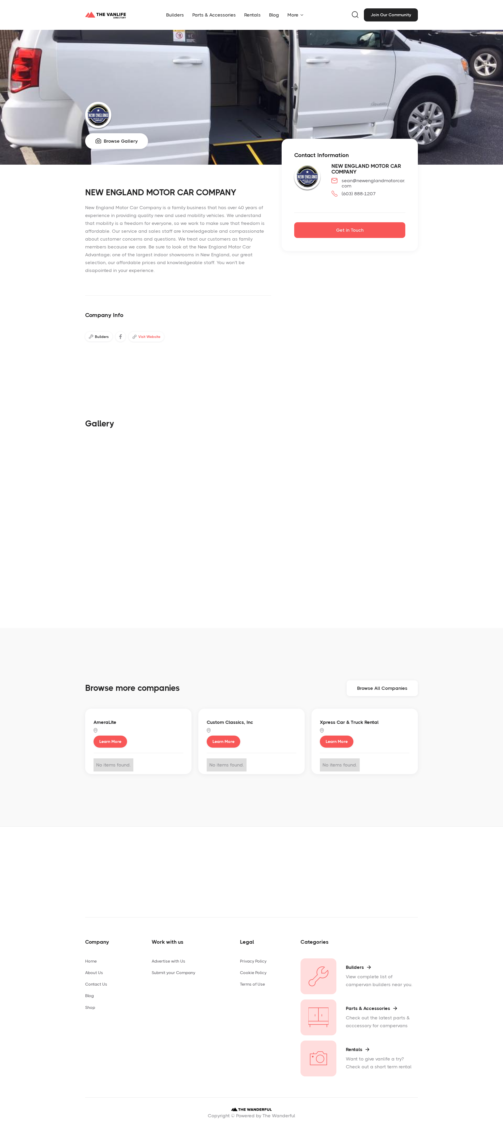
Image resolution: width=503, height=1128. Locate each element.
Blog (274, 15)
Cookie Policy (253, 972)
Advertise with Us (168, 961)
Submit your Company (173, 972)
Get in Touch (350, 230)
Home (91, 961)
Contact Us (96, 984)
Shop (90, 1007)
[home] (105, 15)
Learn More (110, 741)
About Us (94, 972)
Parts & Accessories (214, 15)
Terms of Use (252, 984)
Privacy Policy (253, 961)
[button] (295, 15)
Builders (175, 15)
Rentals (252, 15)
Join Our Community (391, 14)
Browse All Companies (382, 688)
